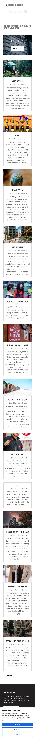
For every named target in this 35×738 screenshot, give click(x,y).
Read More (17, 48)
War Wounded (17, 247)
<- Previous (8, 675)
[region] (17, 722)
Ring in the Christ (17, 454)
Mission (17, 307)
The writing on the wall (17, 345)
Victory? (17, 135)
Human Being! (17, 190)
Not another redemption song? (17, 302)
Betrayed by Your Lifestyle (17, 641)
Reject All (17, 734)
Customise (17, 729)
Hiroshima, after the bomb (17, 532)
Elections (17, 41)
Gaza (17, 485)
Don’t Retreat (17, 81)
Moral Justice (22, 84)
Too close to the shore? (17, 399)
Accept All (17, 724)
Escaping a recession (17, 586)
